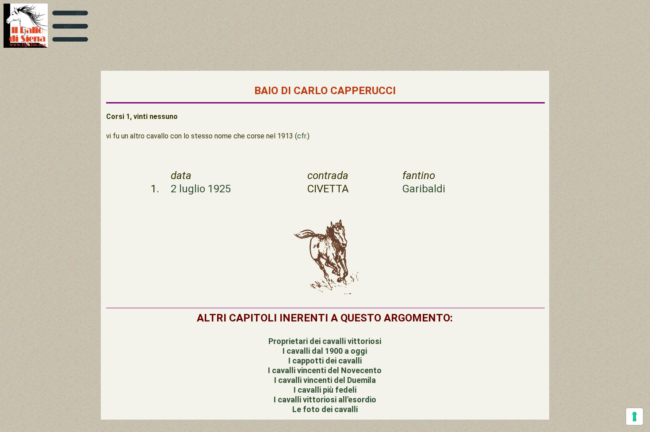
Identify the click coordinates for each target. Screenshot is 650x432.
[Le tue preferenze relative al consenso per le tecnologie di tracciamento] (634, 416)
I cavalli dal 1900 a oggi (325, 351)
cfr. (302, 136)
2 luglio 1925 (201, 189)
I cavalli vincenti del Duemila (325, 380)
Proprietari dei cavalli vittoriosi (324, 341)
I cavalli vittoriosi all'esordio (325, 399)
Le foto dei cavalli (325, 409)
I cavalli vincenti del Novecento (325, 370)
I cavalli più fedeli (325, 389)
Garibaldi (423, 189)
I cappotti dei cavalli (325, 360)
